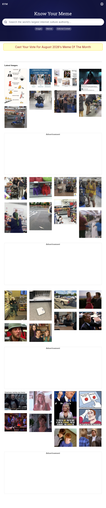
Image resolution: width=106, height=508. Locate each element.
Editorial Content (63, 29)
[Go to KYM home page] (5, 4)
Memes (49, 29)
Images (39, 29)
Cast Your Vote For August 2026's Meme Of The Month (53, 47)
